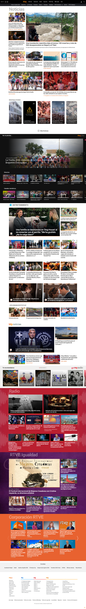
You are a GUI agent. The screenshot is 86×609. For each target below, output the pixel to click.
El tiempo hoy (33, 567)
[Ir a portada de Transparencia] (62, 578)
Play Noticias (79, 567)
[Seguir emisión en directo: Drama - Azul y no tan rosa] (63, 196)
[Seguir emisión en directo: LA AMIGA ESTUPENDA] (36, 180)
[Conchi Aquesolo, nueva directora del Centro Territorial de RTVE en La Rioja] (35, 529)
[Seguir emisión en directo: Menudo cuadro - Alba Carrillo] (22, 180)
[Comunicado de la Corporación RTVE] (51, 546)
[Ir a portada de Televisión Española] (27, 578)
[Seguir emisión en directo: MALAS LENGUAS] (9, 180)
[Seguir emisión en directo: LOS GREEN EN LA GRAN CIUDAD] (77, 180)
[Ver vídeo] (10, 377)
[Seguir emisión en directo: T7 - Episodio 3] (77, 196)
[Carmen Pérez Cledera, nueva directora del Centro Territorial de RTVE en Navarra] (51, 529)
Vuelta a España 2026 (23, 567)
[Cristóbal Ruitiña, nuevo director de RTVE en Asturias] (67, 547)
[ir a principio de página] (85, 608)
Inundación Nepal (8, 567)
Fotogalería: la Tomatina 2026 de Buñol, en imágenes (56, 95)
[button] (1, 153)
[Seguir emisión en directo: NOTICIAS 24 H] (50, 180)
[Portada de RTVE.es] (25, 2)
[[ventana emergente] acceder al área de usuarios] (81, 2)
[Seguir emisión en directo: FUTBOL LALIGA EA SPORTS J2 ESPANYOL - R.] (63, 180)
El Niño (63, 567)
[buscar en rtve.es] (84, 2)
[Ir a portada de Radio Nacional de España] (39, 578)
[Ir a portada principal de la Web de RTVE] (14, 578)
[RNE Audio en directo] (7, 2)
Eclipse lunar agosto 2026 (43, 567)
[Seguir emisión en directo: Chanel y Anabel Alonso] (22, 196)
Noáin (15, 567)
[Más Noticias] (43, 131)
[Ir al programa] (43, 153)
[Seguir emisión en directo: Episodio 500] (50, 196)
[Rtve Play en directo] (5, 2)
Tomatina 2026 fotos (55, 567)
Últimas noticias (70, 567)
